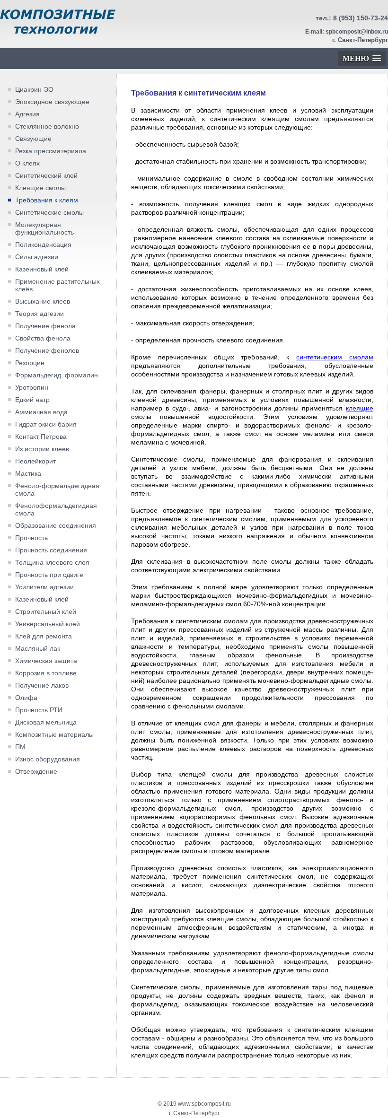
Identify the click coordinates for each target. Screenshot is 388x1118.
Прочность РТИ (38, 710)
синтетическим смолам (334, 357)
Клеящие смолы (40, 188)
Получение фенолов (47, 350)
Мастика (28, 473)
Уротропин (31, 387)
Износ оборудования (47, 759)
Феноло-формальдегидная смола (57, 489)
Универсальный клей (47, 624)
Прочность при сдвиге (49, 574)
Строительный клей (45, 611)
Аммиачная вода (41, 412)
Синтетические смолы (49, 212)
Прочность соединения (51, 550)
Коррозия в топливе (46, 673)
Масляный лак (37, 648)
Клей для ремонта (43, 636)
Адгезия (27, 114)
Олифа (26, 697)
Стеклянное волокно (47, 126)
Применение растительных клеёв (57, 285)
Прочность (31, 538)
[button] (362, 58)
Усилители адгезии (44, 587)
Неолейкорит (35, 461)
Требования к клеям (46, 200)
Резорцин (29, 363)
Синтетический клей (46, 175)
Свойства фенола (43, 338)
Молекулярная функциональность (44, 228)
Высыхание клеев (42, 301)
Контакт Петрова (41, 436)
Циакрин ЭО (34, 89)
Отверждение (36, 771)
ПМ (20, 747)
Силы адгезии (36, 257)
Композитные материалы (54, 734)
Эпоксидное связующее (52, 101)
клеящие (359, 408)
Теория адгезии (39, 313)
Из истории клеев (42, 449)
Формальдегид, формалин (56, 375)
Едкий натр (32, 399)
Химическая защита (46, 660)
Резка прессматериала (50, 151)
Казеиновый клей (42, 269)
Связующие (33, 138)
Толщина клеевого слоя (52, 562)
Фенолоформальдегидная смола (56, 509)
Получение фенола (45, 326)
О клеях (27, 163)
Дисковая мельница (46, 722)
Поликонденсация (43, 244)
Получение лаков (42, 685)
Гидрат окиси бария (46, 424)
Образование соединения (55, 525)
